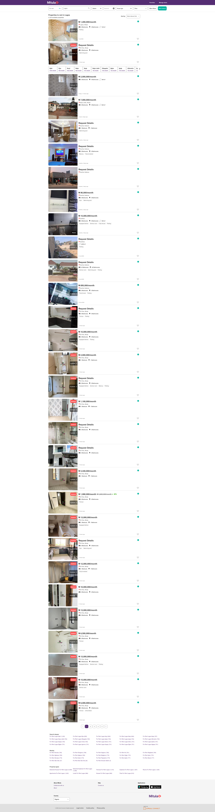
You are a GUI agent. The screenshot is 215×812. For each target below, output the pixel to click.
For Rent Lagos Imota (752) (80, 741)
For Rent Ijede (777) (125, 758)
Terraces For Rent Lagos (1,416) (105, 769)
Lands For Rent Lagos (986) (80, 773)
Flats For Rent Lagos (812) (127, 773)
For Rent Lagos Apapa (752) (57, 741)
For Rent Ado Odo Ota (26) (80, 760)
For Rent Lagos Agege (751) (150, 744)
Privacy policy (101, 808)
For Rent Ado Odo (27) (56, 760)
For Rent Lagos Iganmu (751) (81, 744)
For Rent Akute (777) (148, 758)
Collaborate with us (59, 785)
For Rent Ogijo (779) (125, 755)
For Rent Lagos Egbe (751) (127, 744)
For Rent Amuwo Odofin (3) (103, 760)
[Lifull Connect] (152, 809)
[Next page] (106, 726)
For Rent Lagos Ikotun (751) (103, 741)
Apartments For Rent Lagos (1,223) (59, 773)
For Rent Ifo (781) (124, 752)
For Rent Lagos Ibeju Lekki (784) (58, 739)
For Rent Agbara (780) (79, 755)
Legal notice (80, 808)
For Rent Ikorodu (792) (56, 752)
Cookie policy (90, 808)
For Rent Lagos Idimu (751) (127, 741)
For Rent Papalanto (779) (103, 758)
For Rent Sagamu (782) (102, 752)
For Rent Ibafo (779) (78, 758)
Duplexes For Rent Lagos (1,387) (128, 769)
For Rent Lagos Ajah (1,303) (57, 736)
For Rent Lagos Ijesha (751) (150, 741)
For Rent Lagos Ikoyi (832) (103, 736)
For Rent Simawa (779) (56, 758)
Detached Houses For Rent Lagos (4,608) (61, 769)
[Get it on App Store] (155, 787)
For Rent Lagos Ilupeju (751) (104, 744)
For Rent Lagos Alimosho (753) (151, 739)
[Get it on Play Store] (143, 787)
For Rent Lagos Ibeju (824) (127, 736)
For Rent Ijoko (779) (148, 755)
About (55, 788)
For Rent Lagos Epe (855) (80, 736)
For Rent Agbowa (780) (56, 755)
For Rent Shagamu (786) (79, 752)
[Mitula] (53, 2)
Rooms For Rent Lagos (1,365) (151, 769)
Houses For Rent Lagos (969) (104, 773)
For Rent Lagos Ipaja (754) (127, 739)
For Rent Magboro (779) (102, 755)
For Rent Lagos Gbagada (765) (81, 739)
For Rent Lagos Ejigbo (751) (57, 744)
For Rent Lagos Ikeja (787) (150, 736)
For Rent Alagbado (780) (149, 752)
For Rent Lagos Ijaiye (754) (103, 739)
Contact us (101, 785)
